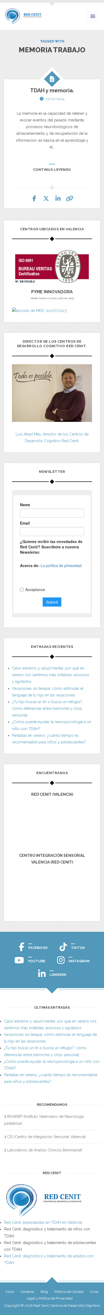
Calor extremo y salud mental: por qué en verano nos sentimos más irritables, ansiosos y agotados (50, 675)
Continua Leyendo (52, 170)
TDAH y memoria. (52, 90)
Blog (44, 1292)
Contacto (27, 1292)
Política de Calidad (68, 1292)
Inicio (10, 1292)
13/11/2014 (55, 99)
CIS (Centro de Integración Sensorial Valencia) (46, 1137)
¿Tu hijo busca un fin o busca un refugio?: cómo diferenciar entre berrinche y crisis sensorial (47, 708)
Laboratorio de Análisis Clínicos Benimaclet (44, 1150)
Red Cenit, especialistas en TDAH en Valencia (43, 1222)
